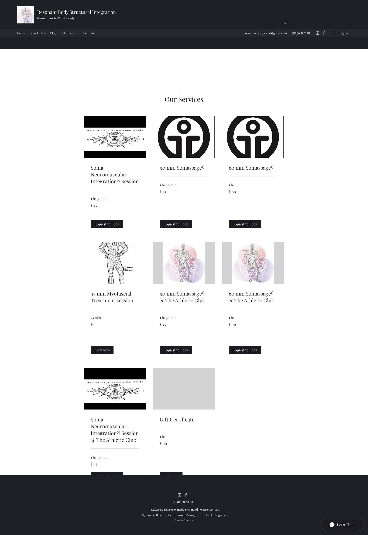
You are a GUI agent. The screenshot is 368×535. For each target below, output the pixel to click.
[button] (284, 21)
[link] (115, 174)
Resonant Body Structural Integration (77, 12)
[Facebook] (324, 33)
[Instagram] (317, 33)
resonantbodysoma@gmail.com (266, 33)
